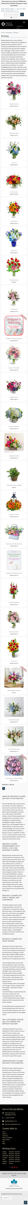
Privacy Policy (6, 1139)
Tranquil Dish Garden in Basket (14, 485)
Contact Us (5, 1135)
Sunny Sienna (14, 221)
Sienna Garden (14, 192)
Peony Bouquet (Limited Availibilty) (14, 778)
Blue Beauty (14, 250)
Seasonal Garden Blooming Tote (14, 544)
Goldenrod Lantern (14, 514)
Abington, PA (6, 1197)
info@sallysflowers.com (11, 11)
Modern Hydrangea (14, 426)
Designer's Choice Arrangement (14, 338)
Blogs (3, 1143)
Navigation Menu (20, 26)
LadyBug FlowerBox (14, 456)
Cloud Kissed (14, 309)
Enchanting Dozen (14, 280)
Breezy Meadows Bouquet (14, 690)
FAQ (3, 1141)
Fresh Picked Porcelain (14, 749)
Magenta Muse (14, 397)
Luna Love (14, 162)
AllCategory (9, 32)
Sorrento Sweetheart (14, 602)
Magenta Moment (14, 104)
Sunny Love (14, 661)
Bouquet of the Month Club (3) (14, 573)
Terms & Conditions (7, 1137)
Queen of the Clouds (14, 368)
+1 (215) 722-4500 (20, 9)
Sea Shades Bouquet (14, 719)
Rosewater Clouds (14, 631)
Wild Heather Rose (14, 133)
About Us (4, 1134)
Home (3, 32)
